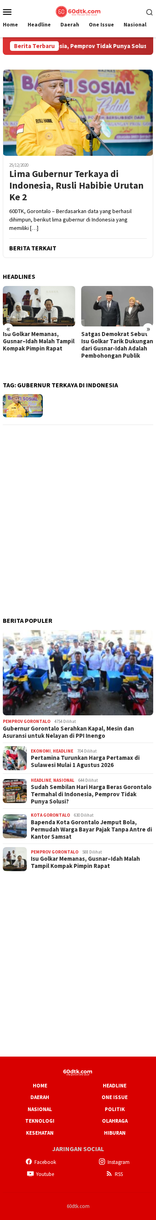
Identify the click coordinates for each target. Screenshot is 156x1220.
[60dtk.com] (78, 10)
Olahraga (115, 1120)
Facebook (45, 1162)
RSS (119, 1174)
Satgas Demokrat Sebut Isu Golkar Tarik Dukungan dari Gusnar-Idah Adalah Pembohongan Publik (117, 344)
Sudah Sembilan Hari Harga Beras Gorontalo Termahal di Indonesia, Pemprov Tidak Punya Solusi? (91, 794)
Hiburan (115, 1132)
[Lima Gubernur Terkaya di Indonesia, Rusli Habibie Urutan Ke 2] (78, 112)
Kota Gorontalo (50, 815)
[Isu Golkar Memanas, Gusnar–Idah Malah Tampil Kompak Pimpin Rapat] (39, 306)
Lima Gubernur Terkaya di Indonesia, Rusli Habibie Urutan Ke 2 (76, 185)
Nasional (63, 780)
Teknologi (39, 1120)
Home (40, 1085)
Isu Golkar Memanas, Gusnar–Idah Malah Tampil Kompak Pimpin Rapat (38, 341)
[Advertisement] (78, 510)
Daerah (39, 1097)
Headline (63, 751)
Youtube (45, 1174)
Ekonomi (41, 751)
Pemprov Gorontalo (26, 721)
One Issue (115, 1097)
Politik (115, 1109)
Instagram (119, 1162)
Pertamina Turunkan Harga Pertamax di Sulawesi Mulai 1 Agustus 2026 (85, 761)
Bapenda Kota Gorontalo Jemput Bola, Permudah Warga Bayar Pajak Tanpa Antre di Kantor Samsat (91, 829)
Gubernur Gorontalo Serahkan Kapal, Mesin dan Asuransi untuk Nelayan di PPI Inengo (68, 732)
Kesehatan (40, 1132)
